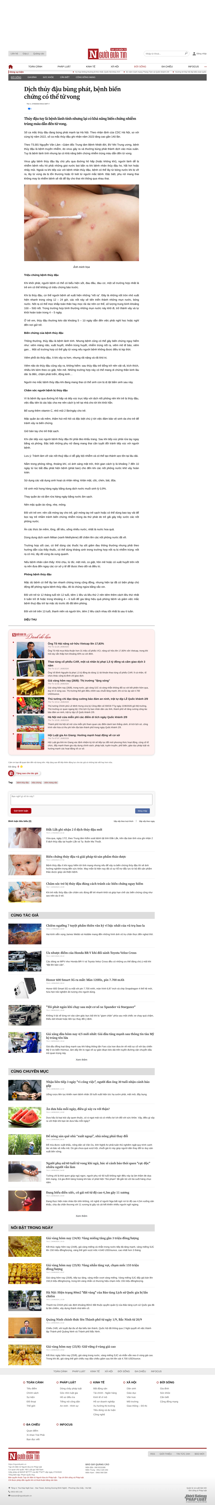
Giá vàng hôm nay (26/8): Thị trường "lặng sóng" (79, 680)
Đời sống (140, 66)
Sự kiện (31, 1397)
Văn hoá (131, 1397)
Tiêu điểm (32, 1388)
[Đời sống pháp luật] (174, 1498)
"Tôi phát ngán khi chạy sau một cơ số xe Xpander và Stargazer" (91, 1007)
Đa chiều (167, 66)
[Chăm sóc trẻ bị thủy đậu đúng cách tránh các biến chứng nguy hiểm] (24, 892)
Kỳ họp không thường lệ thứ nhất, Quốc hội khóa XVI (78, 72)
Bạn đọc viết (33, 1439)
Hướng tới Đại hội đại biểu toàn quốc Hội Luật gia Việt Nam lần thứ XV (185, 72)
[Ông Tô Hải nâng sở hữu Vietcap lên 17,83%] (31, 650)
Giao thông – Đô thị (137, 1406)
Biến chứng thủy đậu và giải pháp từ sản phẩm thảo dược (86, 856)
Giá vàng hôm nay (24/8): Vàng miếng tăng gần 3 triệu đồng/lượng (92, 1238)
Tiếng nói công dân (70, 1401)
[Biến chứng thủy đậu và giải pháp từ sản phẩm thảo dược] (24, 865)
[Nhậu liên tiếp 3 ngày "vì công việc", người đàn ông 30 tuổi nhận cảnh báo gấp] (24, 1090)
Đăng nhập (142, 811)
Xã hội (115, 66)
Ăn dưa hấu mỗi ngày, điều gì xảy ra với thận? (78, 1109)
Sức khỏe (48, 77)
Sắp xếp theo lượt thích (123, 821)
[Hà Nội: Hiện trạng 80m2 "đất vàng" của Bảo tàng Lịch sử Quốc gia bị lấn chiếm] (24, 1300)
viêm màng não (50, 782)
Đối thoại (31, 1401)
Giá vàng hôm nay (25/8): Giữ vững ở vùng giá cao (81, 1346)
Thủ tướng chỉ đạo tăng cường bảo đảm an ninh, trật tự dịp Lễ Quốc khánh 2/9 (98, 698)
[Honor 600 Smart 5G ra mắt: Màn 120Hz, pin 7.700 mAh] (24, 988)
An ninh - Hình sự (69, 1406)
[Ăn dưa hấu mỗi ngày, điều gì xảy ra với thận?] (24, 1117)
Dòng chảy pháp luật (71, 1388)
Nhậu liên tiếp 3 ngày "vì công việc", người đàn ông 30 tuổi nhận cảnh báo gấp (98, 1083)
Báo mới (199, 1454)
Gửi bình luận (21, 810)
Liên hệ (14, 53)
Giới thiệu (166, 1454)
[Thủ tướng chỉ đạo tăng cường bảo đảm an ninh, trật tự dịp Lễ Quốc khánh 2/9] (31, 705)
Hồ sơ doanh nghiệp (104, 1401)
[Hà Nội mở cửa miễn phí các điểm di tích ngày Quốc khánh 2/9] (31, 723)
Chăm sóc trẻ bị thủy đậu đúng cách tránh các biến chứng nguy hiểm (94, 883)
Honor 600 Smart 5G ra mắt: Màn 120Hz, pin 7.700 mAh (85, 980)
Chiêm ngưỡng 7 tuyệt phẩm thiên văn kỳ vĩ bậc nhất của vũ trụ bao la (95, 925)
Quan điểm (32, 1430)
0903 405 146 (16, 1492)
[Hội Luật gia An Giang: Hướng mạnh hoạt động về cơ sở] (31, 741)
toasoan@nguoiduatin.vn (21, 1496)
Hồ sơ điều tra (67, 1397)
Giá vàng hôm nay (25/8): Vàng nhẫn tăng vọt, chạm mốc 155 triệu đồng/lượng (92, 1267)
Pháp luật (64, 66)
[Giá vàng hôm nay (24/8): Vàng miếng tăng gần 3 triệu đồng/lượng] (24, 1246)
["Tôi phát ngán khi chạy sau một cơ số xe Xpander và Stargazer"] (24, 1015)
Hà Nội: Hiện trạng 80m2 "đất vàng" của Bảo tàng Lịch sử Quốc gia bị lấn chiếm (97, 1294)
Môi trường (132, 1401)
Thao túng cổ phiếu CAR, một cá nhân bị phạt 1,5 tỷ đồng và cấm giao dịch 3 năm (96, 663)
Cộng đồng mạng (85, 77)
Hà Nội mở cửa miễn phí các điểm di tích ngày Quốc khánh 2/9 (87, 717)
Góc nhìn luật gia (69, 1393)
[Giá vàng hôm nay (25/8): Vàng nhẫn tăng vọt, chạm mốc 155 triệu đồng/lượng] (24, 1273)
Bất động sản (100, 1388)
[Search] (186, 54)
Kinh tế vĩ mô (100, 1397)
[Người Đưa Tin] (66, 1455)
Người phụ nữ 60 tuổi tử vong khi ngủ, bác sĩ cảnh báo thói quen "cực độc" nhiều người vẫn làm (98, 1165)
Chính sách (33, 1393)
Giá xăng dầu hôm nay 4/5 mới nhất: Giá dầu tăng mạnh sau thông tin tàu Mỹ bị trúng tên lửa (100, 1036)
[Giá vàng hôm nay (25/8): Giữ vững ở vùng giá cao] (24, 1355)
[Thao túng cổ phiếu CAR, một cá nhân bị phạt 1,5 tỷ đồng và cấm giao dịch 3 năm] (31, 668)
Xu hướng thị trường (104, 1406)
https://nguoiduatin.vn (17, 1464)
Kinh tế (90, 66)
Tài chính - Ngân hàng (105, 1393)
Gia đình (32, 77)
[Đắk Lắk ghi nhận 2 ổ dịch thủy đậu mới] (24, 838)
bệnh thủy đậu (23, 782)
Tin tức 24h (183, 1454)
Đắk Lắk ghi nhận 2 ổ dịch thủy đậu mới (74, 829)
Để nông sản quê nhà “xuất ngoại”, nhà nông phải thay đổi (87, 1136)
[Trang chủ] (107, 53)
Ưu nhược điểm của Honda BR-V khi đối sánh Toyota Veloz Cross (91, 953)
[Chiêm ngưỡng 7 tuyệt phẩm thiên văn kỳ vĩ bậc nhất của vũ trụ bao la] (24, 934)
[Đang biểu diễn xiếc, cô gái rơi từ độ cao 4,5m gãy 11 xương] (24, 1201)
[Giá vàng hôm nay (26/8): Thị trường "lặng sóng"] (31, 687)
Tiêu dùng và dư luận (104, 1410)
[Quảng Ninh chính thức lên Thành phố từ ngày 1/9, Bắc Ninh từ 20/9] (24, 1328)
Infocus (193, 66)
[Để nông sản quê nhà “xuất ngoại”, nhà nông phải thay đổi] (24, 1144)
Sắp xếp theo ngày (147, 821)
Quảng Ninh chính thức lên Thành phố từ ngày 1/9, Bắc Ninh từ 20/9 (94, 1319)
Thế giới (31, 1406)
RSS (152, 1454)
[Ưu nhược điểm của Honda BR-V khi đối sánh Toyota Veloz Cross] (24, 961)
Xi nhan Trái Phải (36, 1435)
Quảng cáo (38, 53)
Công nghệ (99, 1414)
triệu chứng (36, 782)
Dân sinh (131, 1388)
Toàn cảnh (35, 66)
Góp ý (25, 53)
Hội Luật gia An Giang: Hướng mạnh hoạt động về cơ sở (84, 735)
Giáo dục (131, 1393)
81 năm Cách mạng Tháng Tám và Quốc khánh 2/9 (127, 72)
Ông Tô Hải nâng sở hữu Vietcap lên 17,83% (76, 643)
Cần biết (65, 77)
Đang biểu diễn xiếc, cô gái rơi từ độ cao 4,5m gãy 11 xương (87, 1192)
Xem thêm (81, 1059)
